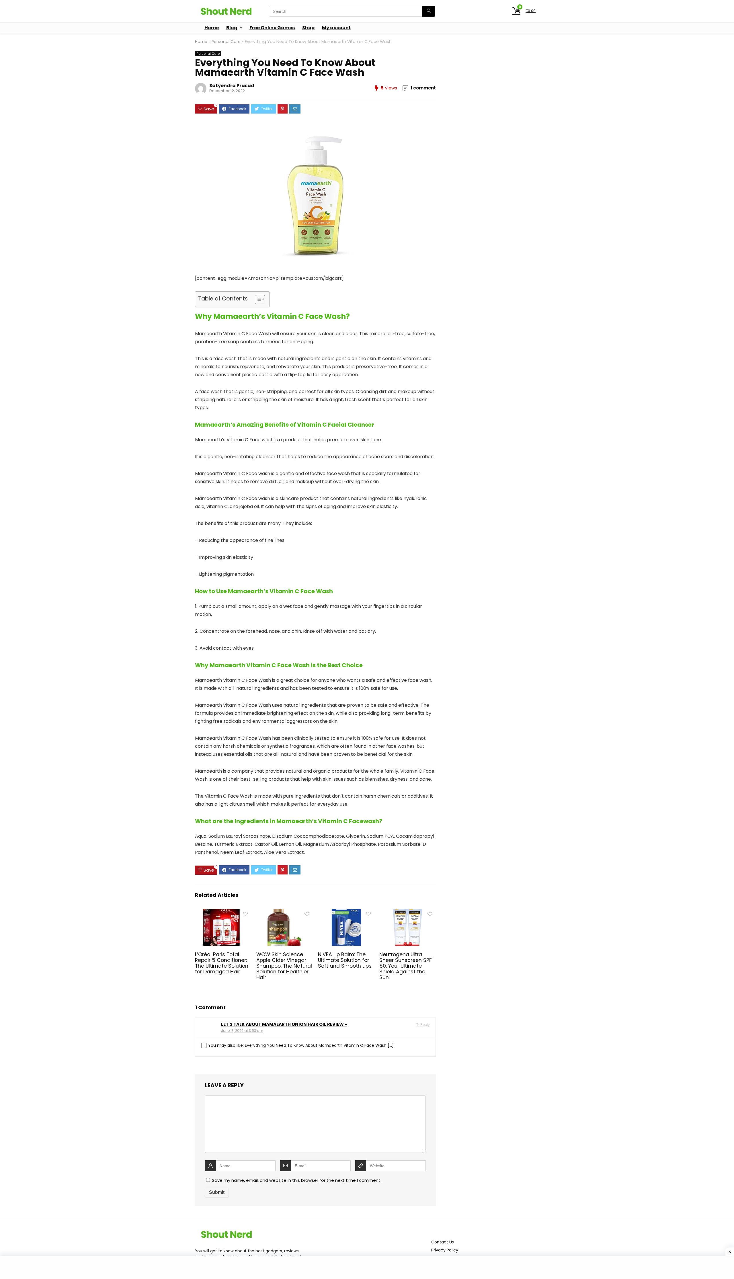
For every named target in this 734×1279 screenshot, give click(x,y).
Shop (308, 27)
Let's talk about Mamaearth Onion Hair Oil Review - (284, 1024)
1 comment (423, 88)
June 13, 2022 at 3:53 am (242, 1030)
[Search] (428, 11)
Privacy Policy (444, 1250)
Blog (231, 27)
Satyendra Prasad (231, 85)
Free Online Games (272, 27)
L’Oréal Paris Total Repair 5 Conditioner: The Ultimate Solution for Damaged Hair (221, 963)
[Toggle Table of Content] (257, 299)
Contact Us (442, 1242)
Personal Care (226, 41)
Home (211, 27)
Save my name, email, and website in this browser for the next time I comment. (296, 1180)
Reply (424, 1024)
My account (336, 27)
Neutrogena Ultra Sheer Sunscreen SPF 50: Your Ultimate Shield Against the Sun (405, 966)
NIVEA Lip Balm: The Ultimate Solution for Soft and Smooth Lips (345, 960)
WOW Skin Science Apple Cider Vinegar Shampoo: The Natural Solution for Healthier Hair (284, 966)
